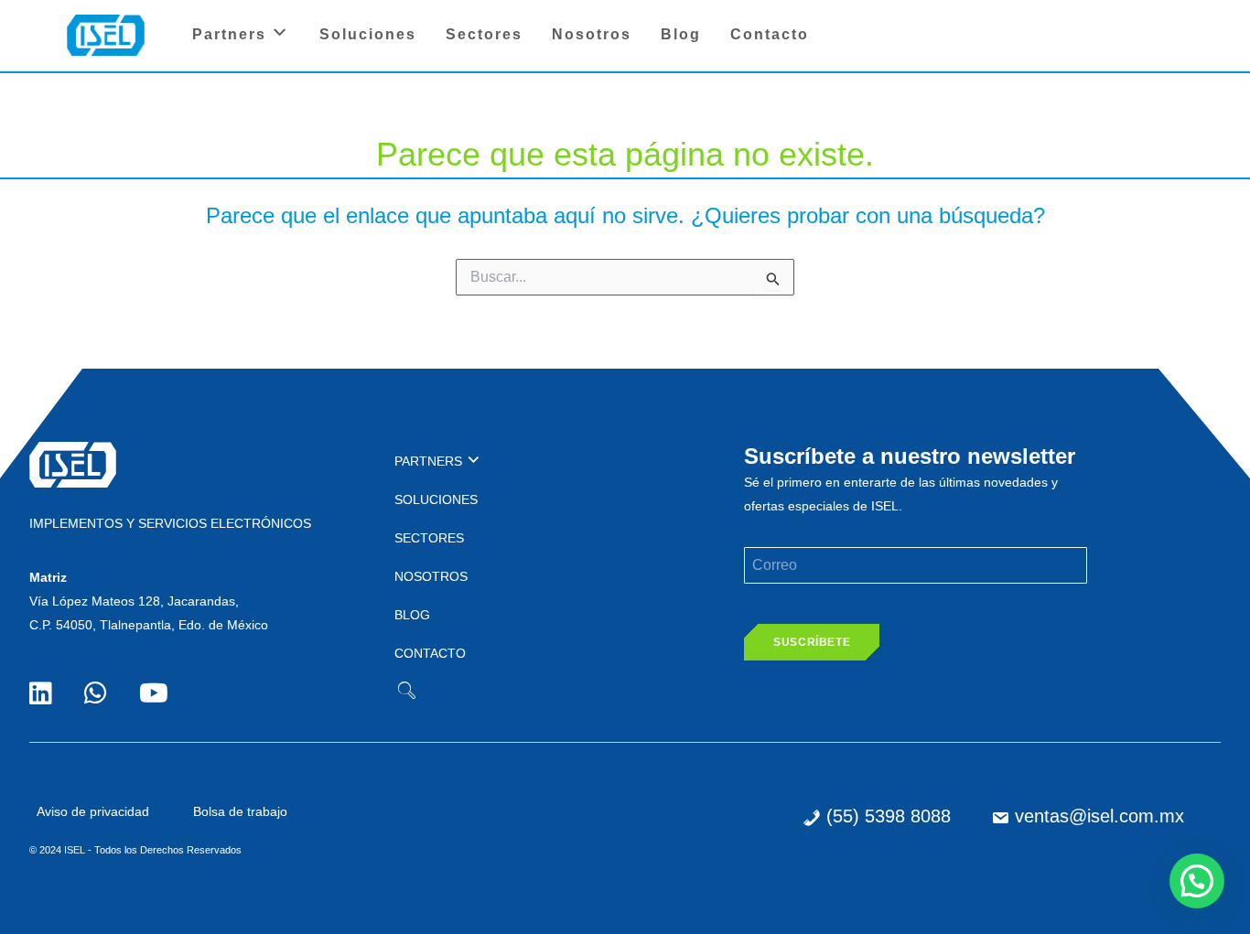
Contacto (769, 34)
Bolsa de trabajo (240, 811)
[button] (1196, 880)
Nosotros (591, 34)
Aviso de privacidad (93, 811)
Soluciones (367, 34)
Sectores (484, 34)
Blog (681, 34)
